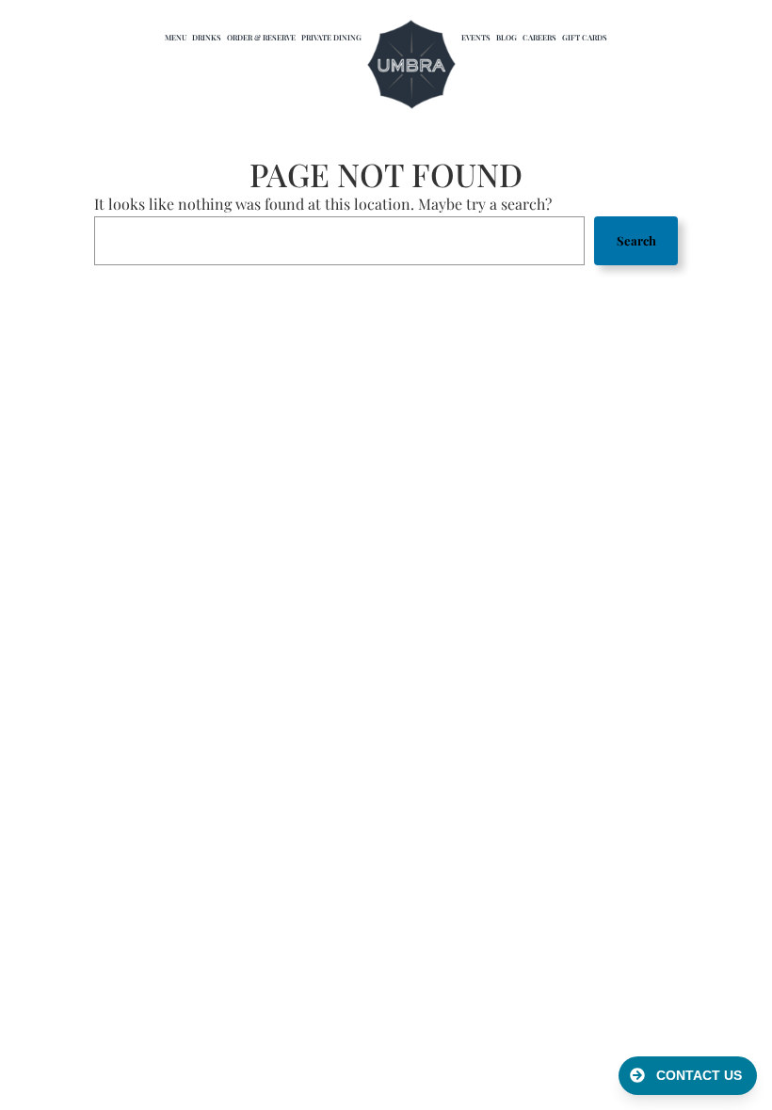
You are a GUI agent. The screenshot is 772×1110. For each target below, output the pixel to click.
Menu (175, 37)
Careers (539, 37)
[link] (411, 66)
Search (636, 240)
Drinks (206, 37)
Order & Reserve (261, 37)
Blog (506, 37)
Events (476, 37)
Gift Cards (584, 37)
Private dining (331, 37)
